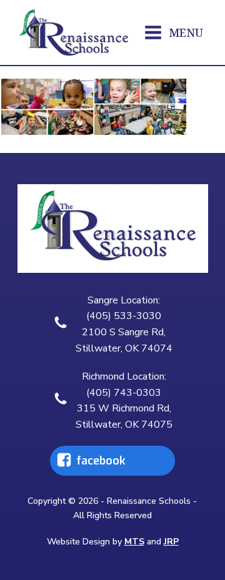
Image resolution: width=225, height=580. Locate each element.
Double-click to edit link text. (92, 460)
